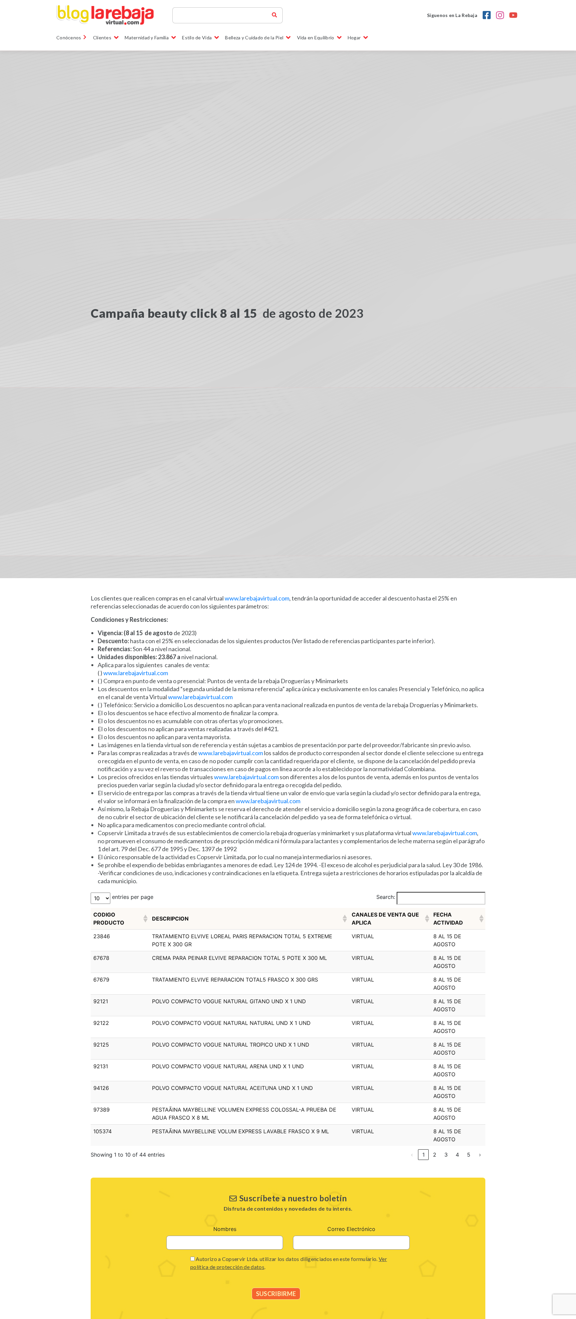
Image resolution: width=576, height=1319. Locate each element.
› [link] (480, 1154)
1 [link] (423, 1154)
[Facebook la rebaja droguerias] (486, 15)
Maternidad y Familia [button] (147, 37)
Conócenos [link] (68, 37)
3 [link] (446, 1154)
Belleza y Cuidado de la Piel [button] (254, 37)
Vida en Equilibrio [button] (315, 37)
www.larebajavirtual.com (257, 598)
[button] (145, 919)
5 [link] (468, 1154)
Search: (385, 897)
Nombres (224, 1229)
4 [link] (457, 1154)
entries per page (132, 897)
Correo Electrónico (351, 1229)
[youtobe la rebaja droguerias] (513, 15)
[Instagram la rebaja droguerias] (500, 15)
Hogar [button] (354, 37)
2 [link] (434, 1154)
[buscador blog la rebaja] (274, 15)
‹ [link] (412, 1154)
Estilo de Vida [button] (197, 37)
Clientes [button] (102, 37)
